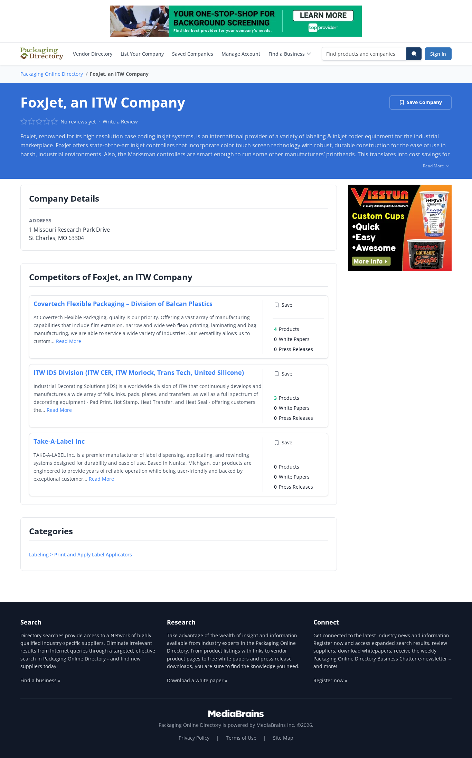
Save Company (424, 102)
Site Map (283, 737)
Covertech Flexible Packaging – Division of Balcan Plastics (123, 303)
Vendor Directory (92, 53)
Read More (68, 341)
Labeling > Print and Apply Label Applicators (80, 554)
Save (287, 305)
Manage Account (240, 53)
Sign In (438, 53)
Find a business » (40, 680)
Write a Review (120, 121)
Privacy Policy (194, 737)
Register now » (330, 680)
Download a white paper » (197, 680)
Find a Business (286, 53)
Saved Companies (192, 53)
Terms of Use (241, 737)
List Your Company (142, 53)
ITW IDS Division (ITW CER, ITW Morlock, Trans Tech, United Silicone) (139, 372)
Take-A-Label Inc (59, 441)
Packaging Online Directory (51, 74)
